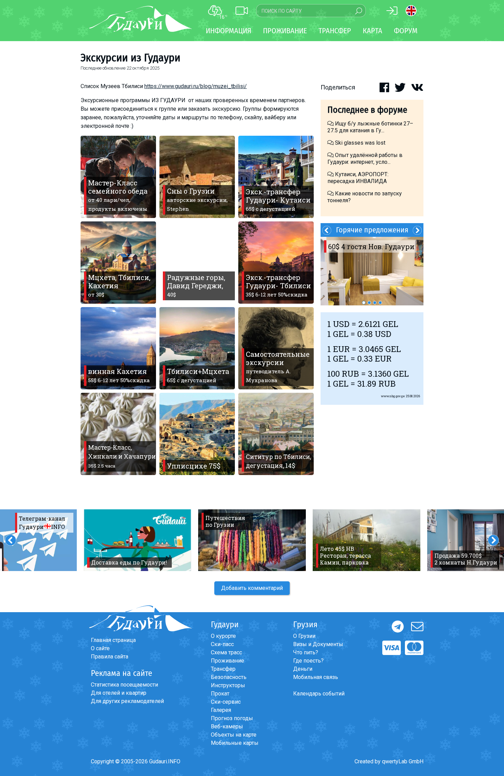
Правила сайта (109, 656)
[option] (372, 271)
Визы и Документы (318, 644)
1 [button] (363, 302)
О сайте (100, 648)
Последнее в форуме (367, 110)
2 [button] (369, 302)
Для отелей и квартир (118, 693)
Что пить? (305, 652)
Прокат (220, 693)
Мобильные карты (235, 743)
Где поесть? (308, 660)
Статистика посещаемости (124, 684)
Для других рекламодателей (127, 701)
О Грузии (304, 636)
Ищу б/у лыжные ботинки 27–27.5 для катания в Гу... (370, 127)
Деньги (302, 669)
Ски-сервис (226, 702)
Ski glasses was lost (359, 143)
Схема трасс (226, 652)
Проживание (227, 660)
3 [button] (374, 302)
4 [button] (380, 302)
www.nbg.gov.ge (393, 396)
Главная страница (113, 640)
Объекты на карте (233, 734)
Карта (372, 30)
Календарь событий (319, 693)
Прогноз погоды (232, 718)
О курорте (223, 636)
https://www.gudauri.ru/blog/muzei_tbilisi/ (195, 86)
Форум (406, 30)
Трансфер (223, 669)
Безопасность (229, 677)
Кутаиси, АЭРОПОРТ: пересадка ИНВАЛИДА (357, 177)
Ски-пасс (222, 644)
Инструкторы (228, 685)
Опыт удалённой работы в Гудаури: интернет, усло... (365, 158)
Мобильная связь (315, 677)
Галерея (221, 710)
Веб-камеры (227, 726)
